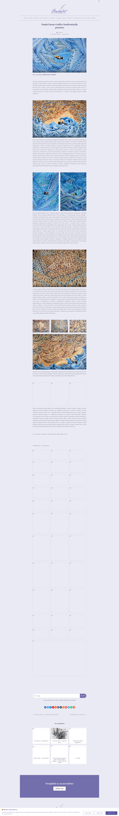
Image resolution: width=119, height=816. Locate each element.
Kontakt (93, 18)
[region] (59, 812)
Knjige (40, 18)
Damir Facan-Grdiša (57, 700)
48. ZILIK (78, 758)
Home (24, 18)
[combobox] (56, 696)
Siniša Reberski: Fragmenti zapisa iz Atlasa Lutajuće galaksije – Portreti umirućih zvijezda (59, 760)
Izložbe (35, 18)
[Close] (117, 809)
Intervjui (46, 18)
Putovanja (77, 18)
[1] (56, 215)
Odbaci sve (99, 813)
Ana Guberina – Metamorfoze (41, 741)
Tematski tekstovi (61, 18)
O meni (88, 18)
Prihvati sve (111, 813)
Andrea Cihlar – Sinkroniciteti (41, 758)
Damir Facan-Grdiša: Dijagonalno (78, 741)
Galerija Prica (66, 700)
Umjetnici (30, 18)
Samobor (73, 700)
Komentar (70, 18)
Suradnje (52, 18)
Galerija (83, 18)
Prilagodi (88, 813)
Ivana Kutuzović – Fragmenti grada (59, 741)
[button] (45, 707)
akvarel (50, 700)
